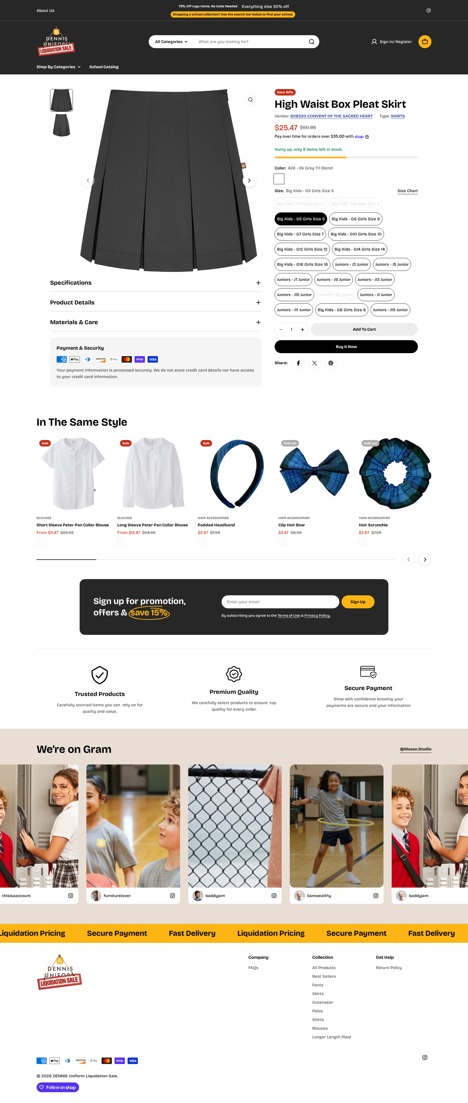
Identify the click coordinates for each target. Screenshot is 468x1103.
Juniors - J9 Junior (333, 279)
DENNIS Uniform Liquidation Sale (85, 1076)
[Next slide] (249, 180)
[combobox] (234, 41)
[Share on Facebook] (298, 363)
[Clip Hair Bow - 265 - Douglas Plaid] (281, 542)
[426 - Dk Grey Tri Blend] (279, 179)
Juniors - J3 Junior (351, 264)
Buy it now (346, 346)
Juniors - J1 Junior (376, 295)
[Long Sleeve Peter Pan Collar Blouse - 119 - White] (120, 542)
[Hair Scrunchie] (395, 473)
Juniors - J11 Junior (294, 310)
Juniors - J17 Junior (337, 297)
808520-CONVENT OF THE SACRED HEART (331, 116)
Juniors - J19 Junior (390, 310)
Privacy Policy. (317, 615)
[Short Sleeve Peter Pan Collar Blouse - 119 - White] (40, 542)
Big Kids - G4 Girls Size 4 (355, 206)
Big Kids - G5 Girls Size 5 (301, 219)
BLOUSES (44, 518)
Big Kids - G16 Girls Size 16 (302, 264)
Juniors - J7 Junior (293, 279)
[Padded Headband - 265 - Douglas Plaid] (201, 542)
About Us (45, 10)
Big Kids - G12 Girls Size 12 (302, 249)
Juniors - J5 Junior (392, 264)
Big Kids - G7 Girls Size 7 (300, 234)
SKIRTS (398, 116)
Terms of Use (289, 615)
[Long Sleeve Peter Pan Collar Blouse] (153, 473)
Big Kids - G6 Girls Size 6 (356, 219)
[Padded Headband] (234, 473)
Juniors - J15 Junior (294, 295)
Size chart (408, 191)
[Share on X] (314, 363)
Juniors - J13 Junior (375, 279)
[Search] (311, 41)
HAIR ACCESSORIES (213, 518)
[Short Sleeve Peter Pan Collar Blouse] (73, 473)
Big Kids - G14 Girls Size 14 (359, 249)
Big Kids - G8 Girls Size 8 (342, 310)
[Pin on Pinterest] (330, 363)
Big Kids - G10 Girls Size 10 (356, 234)
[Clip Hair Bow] (314, 473)
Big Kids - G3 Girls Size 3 (301, 206)
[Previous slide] (88, 180)
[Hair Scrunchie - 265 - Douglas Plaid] (362, 542)
